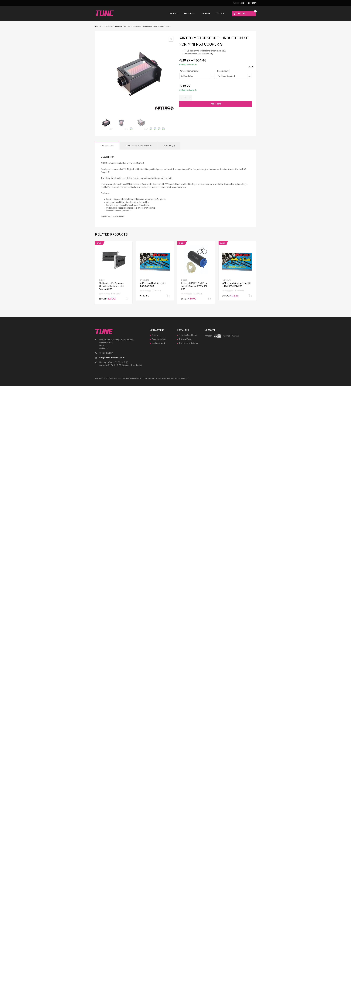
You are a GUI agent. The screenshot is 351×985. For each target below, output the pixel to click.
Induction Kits (120, 27)
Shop (103, 27)
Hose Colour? (223, 71)
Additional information (138, 145)
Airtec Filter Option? (189, 71)
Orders (155, 335)
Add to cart (216, 104)
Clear (251, 67)
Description (107, 145)
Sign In (244, 3)
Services (188, 13)
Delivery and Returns (188, 343)
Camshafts (144, 280)
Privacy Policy (185, 339)
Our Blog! (205, 13)
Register (252, 3)
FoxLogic (185, 378)
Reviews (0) (169, 145)
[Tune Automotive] (104, 15)
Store (173, 13)
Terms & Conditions (188, 335)
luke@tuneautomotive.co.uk (112, 358)
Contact (220, 13)
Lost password (158, 343)
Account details (159, 339)
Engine (110, 27)
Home (97, 27)
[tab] (107, 146)
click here (208, 54)
